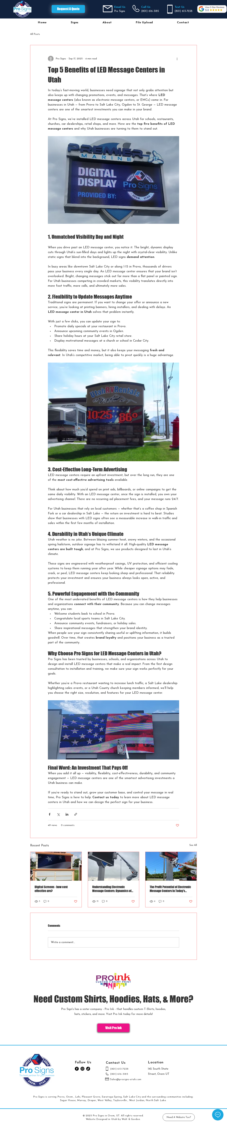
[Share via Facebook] (49, 814)
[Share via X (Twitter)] (58, 814)
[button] (74, 22)
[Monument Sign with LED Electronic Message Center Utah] (56, 866)
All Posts (35, 34)
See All (193, 845)
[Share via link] (75, 814)
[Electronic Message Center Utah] (171, 866)
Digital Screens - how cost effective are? (51, 889)
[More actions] (177, 59)
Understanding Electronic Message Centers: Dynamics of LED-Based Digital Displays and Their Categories (111, 889)
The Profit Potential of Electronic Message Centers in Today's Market (170, 889)
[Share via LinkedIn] (67, 814)
